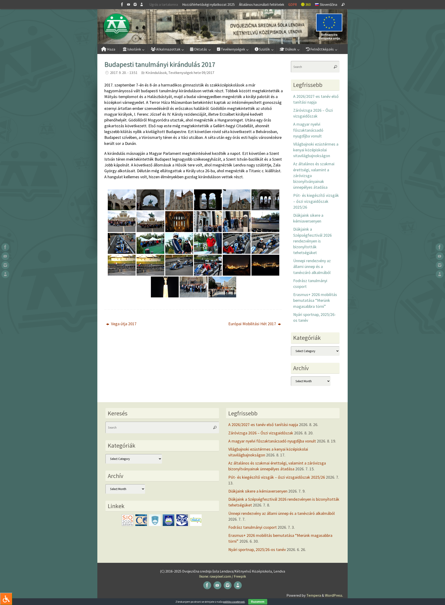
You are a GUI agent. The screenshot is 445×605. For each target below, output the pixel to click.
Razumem (257, 601)
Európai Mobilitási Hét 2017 (252, 323)
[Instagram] (135, 4)
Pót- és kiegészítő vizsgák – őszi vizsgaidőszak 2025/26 (316, 201)
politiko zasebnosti (234, 601)
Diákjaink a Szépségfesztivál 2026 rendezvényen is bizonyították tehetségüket (312, 240)
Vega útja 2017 (123, 323)
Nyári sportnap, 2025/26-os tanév (257, 549)
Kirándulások (156, 72)
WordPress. (334, 595)
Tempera (313, 595)
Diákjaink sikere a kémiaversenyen (257, 491)
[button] (222, 26)
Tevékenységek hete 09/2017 (191, 72)
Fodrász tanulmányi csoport (252, 527)
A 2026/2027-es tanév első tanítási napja (263, 424)
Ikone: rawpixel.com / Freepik (222, 576)
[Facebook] (122, 4)
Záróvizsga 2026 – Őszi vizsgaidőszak (260, 433)
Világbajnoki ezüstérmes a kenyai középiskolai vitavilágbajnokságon (315, 149)
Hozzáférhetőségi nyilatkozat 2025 (208, 4)
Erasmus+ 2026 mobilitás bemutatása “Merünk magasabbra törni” (315, 300)
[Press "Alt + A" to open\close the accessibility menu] (6, 599)
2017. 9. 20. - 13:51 (123, 72)
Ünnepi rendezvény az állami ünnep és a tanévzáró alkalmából (312, 266)
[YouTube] (128, 4)
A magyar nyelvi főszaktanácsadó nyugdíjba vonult (308, 129)
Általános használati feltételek (261, 4)
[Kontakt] (141, 4)
